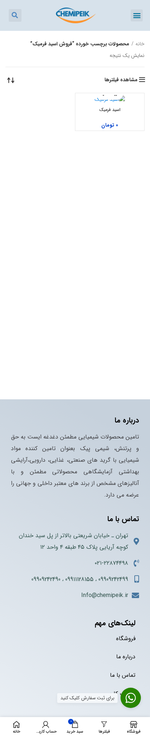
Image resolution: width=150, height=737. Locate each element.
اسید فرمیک (110, 109)
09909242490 (45, 579)
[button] (137, 15)
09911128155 (79, 579)
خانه (140, 44)
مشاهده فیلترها (121, 79)
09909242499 (113, 579)
